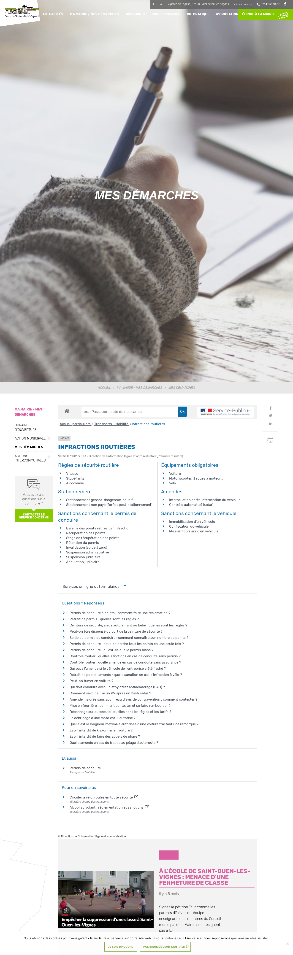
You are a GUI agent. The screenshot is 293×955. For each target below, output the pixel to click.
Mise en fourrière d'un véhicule (193, 531)
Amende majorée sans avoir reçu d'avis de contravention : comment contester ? (133, 699)
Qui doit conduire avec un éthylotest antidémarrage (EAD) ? (117, 687)
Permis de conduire (85, 768)
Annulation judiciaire (82, 562)
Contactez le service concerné (34, 516)
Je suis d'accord (120, 946)
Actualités (52, 14)
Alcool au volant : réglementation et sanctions (107, 807)
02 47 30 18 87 (270, 4)
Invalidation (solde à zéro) (86, 547)
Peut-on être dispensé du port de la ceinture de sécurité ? (116, 631)
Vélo (172, 483)
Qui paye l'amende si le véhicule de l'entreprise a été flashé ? (118, 668)
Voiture (175, 474)
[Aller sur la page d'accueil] (22, 12)
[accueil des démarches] (67, 411)
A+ (154, 4)
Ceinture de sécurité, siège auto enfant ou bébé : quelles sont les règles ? (128, 625)
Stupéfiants (75, 478)
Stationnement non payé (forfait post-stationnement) (109, 505)
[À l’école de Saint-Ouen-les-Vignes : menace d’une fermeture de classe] (106, 899)
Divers (169, 855)
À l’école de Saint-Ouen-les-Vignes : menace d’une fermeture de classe (204, 877)
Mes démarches (29, 447)
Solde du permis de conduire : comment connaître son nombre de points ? (129, 638)
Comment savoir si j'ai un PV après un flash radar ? (110, 693)
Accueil (104, 387)
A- (161, 4)
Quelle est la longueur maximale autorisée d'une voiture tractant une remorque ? (134, 724)
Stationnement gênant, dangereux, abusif (99, 500)
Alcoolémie (75, 483)
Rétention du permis (82, 543)
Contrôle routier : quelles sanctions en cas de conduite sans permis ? (125, 656)
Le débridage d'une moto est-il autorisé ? (103, 718)
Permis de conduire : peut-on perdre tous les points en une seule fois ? (127, 644)
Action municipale (30, 438)
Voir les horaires (242, 4)
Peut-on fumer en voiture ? (91, 681)
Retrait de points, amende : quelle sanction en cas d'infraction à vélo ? (126, 675)
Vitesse (72, 474)
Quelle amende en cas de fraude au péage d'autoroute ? (114, 743)
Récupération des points (86, 533)
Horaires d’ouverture (26, 427)
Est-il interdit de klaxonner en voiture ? (101, 730)
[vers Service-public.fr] (225, 412)
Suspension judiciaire (83, 557)
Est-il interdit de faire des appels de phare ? (105, 736)
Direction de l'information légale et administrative (93, 836)
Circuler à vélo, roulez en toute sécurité (102, 797)
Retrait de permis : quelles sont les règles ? (104, 619)
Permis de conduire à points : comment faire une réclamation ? (120, 613)
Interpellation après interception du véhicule (204, 500)
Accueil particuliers (76, 424)
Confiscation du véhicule (189, 526)
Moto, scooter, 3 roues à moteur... (196, 478)
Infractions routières (148, 424)
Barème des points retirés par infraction (98, 528)
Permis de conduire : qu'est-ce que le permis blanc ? (111, 650)
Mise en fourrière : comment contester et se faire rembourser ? (120, 706)
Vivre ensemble (166, 14)
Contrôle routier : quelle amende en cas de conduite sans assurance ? (125, 662)
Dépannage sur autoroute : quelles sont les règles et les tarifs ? (120, 712)
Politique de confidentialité (165, 946)
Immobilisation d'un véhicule (192, 522)
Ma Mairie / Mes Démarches (139, 387)
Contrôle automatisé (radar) (191, 505)
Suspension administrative (87, 552)
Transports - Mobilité (111, 424)
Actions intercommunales (30, 458)
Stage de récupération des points (92, 538)
